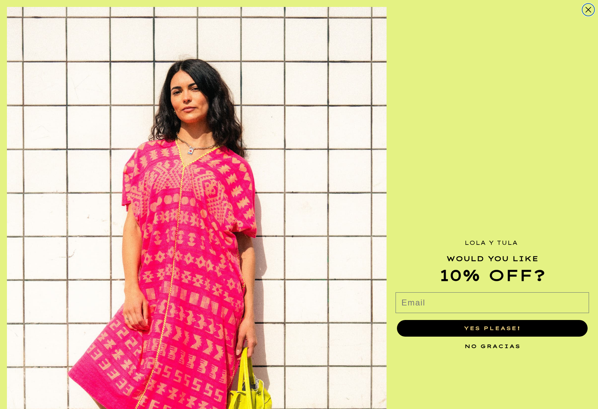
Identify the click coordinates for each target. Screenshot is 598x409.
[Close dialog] (588, 9)
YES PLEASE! (492, 328)
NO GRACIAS (492, 344)
